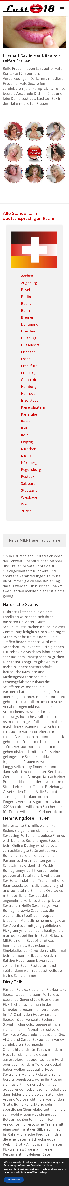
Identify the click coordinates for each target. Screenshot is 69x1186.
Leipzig (27, 442)
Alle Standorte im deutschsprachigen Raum (28, 216)
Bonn (25, 310)
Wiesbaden (30, 497)
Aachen (27, 275)
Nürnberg (29, 462)
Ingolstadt (29, 400)
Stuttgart (29, 490)
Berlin (26, 296)
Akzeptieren (13, 1179)
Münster (28, 455)
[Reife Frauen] (34, 152)
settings (42, 1172)
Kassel (26, 421)
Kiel (24, 428)
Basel (25, 289)
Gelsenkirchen (32, 379)
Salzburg (28, 483)
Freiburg (28, 372)
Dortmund (29, 324)
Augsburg (29, 282)
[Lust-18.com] (29, 8)
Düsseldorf (30, 345)
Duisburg (28, 338)
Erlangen (28, 352)
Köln (24, 435)
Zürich (26, 511)
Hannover (29, 393)
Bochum (28, 303)
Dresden (28, 331)
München (28, 448)
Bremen (27, 317)
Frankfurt (29, 365)
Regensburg (31, 469)
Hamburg (29, 386)
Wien (25, 504)
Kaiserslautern (33, 407)
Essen (25, 359)
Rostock (27, 476)
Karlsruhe (29, 414)
